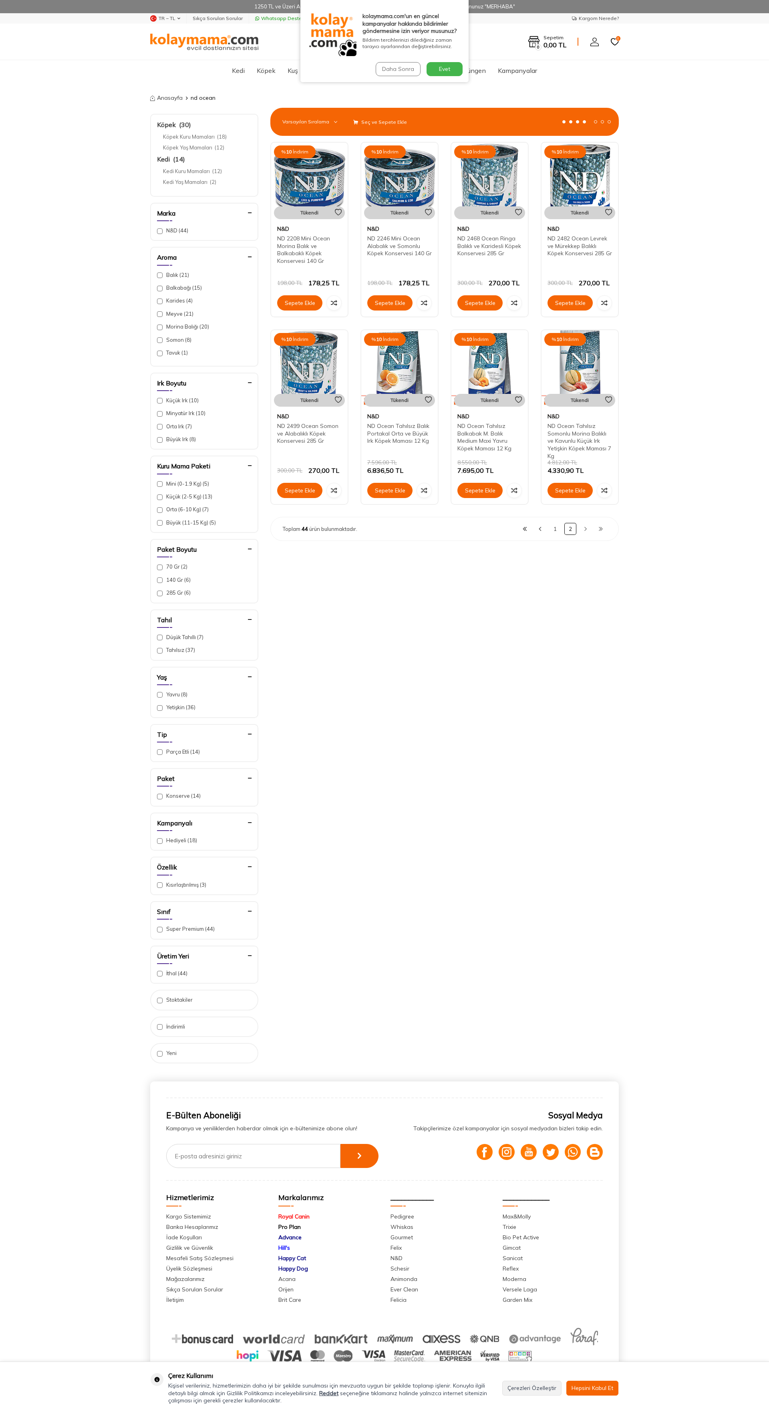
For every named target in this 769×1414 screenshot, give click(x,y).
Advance (290, 1237)
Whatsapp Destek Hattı (289, 18)
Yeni (171, 1053)
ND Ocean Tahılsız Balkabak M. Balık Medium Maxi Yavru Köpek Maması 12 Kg (484, 437)
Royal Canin (294, 1216)
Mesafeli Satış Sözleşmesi (200, 1258)
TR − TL (167, 18)
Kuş (293, 71)
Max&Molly (517, 1216)
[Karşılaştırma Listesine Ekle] (334, 303)
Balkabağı (183, 287)
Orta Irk (178, 426)
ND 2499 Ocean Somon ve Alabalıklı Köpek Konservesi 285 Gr (307, 433)
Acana (287, 1279)
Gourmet (402, 1237)
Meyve (179, 314)
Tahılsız (180, 650)
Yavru (176, 694)
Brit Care (289, 1299)
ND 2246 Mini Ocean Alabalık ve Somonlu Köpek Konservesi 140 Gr (399, 246)
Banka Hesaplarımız (192, 1226)
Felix (396, 1247)
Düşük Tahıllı (184, 637)
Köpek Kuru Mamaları (195, 136)
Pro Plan (289, 1226)
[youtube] (529, 1152)
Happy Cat (292, 1258)
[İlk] (524, 529)
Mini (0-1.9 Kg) (187, 483)
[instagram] (507, 1152)
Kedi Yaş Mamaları (189, 182)
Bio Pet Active (521, 1237)
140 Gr (178, 580)
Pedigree (402, 1216)
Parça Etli (182, 751)
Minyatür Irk (185, 413)
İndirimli (175, 1026)
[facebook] (485, 1152)
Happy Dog (293, 1268)
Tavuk (176, 352)
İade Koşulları (184, 1237)
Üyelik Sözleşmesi (189, 1268)
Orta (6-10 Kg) (187, 509)
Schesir (400, 1268)
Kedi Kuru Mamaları (192, 171)
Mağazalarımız (185, 1279)
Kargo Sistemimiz (188, 1216)
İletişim (175, 1299)
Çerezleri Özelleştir (531, 1388)
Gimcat (512, 1247)
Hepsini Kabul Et (592, 1388)
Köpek (266, 71)
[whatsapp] (573, 1152)
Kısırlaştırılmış (185, 884)
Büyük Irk (180, 439)
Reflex (511, 1268)
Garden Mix (517, 1299)
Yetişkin (180, 707)
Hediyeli (181, 840)
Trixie (509, 1226)
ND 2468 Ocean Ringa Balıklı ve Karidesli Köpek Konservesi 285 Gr (489, 246)
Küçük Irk (182, 400)
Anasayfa (170, 97)
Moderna (514, 1279)
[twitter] (551, 1152)
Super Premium (190, 929)
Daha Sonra (398, 69)
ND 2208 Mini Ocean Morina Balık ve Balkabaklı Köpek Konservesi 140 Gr (303, 249)
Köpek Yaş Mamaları (193, 147)
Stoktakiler (179, 999)
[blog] (595, 1152)
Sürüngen (472, 71)
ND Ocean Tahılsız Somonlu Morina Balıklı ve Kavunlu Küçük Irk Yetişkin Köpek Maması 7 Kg (579, 441)
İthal (176, 973)
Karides (179, 300)
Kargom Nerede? (599, 18)
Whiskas (402, 1226)
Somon (178, 340)
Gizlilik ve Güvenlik (189, 1247)
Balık (177, 275)
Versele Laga (520, 1289)
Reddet (328, 1393)
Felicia (399, 1299)
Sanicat (513, 1258)
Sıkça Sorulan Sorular (218, 18)
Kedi (238, 71)
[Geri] (540, 529)
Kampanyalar (517, 71)
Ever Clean (404, 1289)
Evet (444, 69)
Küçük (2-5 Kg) (188, 496)
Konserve (183, 796)
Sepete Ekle (300, 303)
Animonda (404, 1279)
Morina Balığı (187, 326)
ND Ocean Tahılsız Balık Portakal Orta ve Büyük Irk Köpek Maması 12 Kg (398, 433)
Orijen (286, 1289)
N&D (176, 230)
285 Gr (178, 592)
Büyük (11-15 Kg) (190, 522)
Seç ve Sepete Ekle (383, 122)
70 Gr (176, 566)
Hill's (284, 1247)
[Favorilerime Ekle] (338, 212)
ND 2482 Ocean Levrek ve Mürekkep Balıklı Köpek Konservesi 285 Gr (580, 246)
